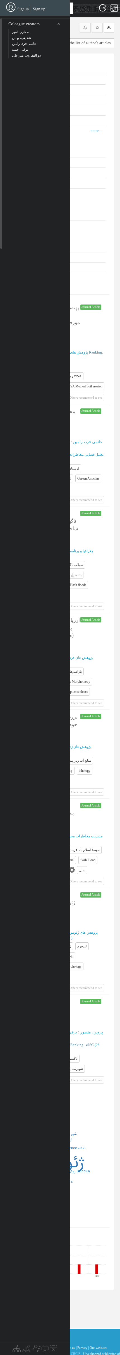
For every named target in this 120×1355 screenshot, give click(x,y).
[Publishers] (45, 1350)
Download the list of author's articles (81, 43)
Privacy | (83, 1348)
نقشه (81, 1148)
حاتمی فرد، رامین (87, 442)
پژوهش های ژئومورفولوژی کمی (74, 932)
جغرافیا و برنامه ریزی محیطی (71, 551)
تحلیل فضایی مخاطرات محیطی (80, 454)
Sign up (39, 9)
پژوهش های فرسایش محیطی (71, 658)
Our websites (98, 1348)
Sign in (23, 9)
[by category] (17, 1350)
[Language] (103, 8)
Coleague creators (24, 24)
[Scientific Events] (53, 1350)
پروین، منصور (91, 1032)
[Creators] (36, 1350)
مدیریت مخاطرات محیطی (83, 836)
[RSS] (109, 27)
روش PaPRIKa (79, 1171)
